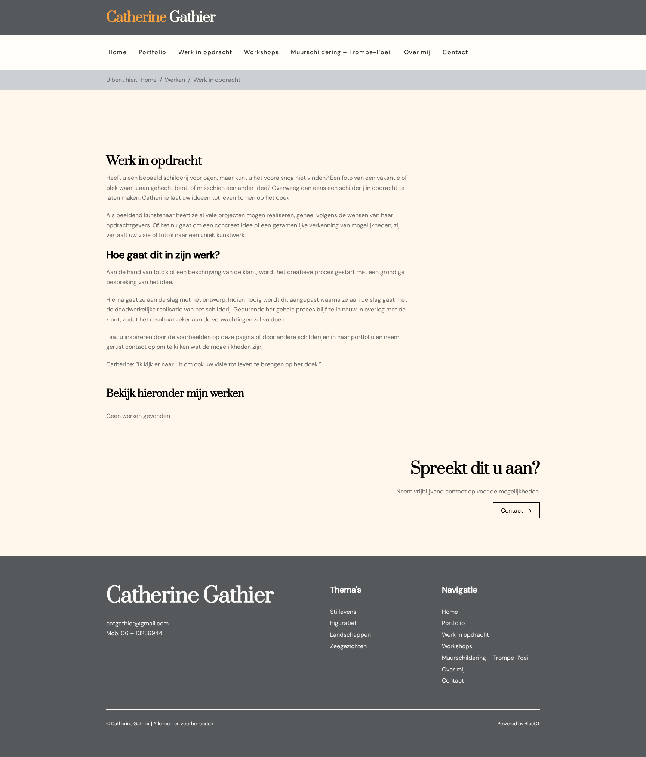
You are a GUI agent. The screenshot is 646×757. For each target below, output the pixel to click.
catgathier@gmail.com (137, 623)
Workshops (261, 52)
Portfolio (152, 52)
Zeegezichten (348, 646)
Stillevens (343, 612)
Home (117, 52)
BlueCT (532, 723)
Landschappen (350, 634)
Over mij (417, 52)
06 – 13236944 (142, 633)
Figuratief (343, 623)
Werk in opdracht (205, 52)
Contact (455, 52)
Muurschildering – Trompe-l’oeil (341, 52)
